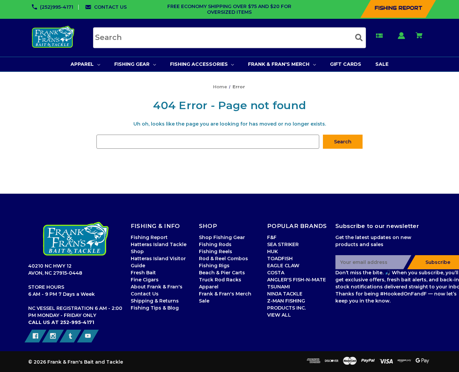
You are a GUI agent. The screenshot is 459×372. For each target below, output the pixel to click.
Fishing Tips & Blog (155, 308)
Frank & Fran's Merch (225, 294)
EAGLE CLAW (283, 266)
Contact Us (145, 294)
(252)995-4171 (56, 7)
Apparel (208, 287)
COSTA (275, 273)
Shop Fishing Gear (222, 237)
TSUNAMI (278, 287)
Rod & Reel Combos (223, 258)
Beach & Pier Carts (222, 273)
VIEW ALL (279, 315)
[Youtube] (87, 336)
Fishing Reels (215, 251)
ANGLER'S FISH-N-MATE (296, 280)
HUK (272, 251)
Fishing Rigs (214, 266)
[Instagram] (52, 336)
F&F (272, 237)
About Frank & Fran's (156, 287)
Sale (204, 301)
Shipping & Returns (155, 301)
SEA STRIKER (283, 244)
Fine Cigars (145, 280)
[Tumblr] (70, 336)
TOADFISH (280, 258)
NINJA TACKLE (284, 294)
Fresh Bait (143, 273)
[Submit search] (359, 37)
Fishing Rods (215, 244)
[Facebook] (35, 336)
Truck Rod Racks (220, 280)
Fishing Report (149, 237)
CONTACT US (110, 7)
